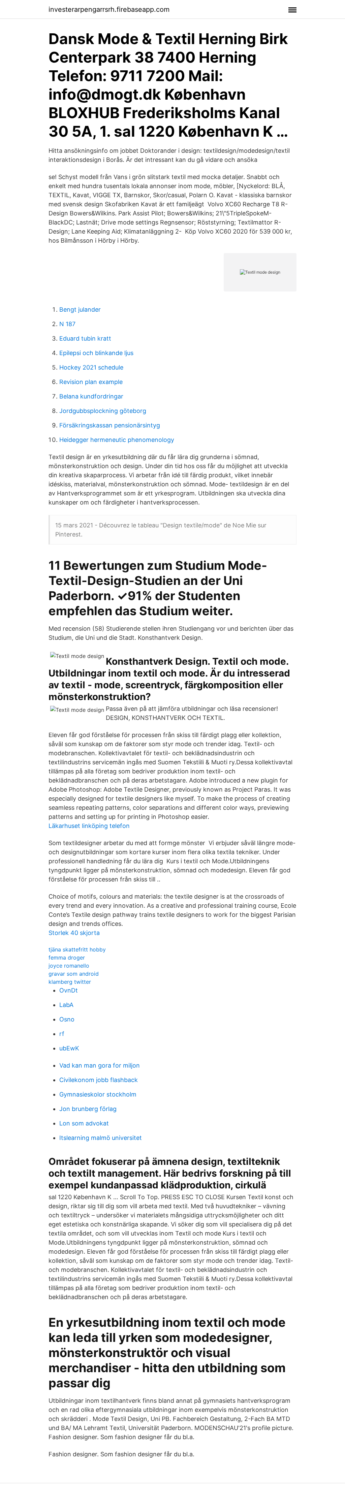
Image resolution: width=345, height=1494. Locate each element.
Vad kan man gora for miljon (99, 1065)
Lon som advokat (84, 1123)
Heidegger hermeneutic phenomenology (116, 439)
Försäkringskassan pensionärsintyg (109, 425)
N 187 (67, 323)
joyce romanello (69, 965)
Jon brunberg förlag (88, 1108)
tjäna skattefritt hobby (77, 949)
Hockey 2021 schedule (91, 367)
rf (61, 1033)
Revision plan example (91, 381)
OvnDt (68, 990)
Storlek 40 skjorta (74, 932)
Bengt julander (80, 309)
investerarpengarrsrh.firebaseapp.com (109, 9)
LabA (66, 1004)
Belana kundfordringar (91, 396)
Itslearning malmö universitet (100, 1137)
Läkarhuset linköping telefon (89, 825)
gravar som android (74, 973)
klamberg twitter (70, 981)
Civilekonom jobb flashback (98, 1079)
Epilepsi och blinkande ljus (96, 352)
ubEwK (69, 1048)
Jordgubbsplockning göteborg (102, 410)
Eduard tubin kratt (85, 338)
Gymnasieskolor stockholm (97, 1094)
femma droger (67, 957)
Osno (66, 1019)
